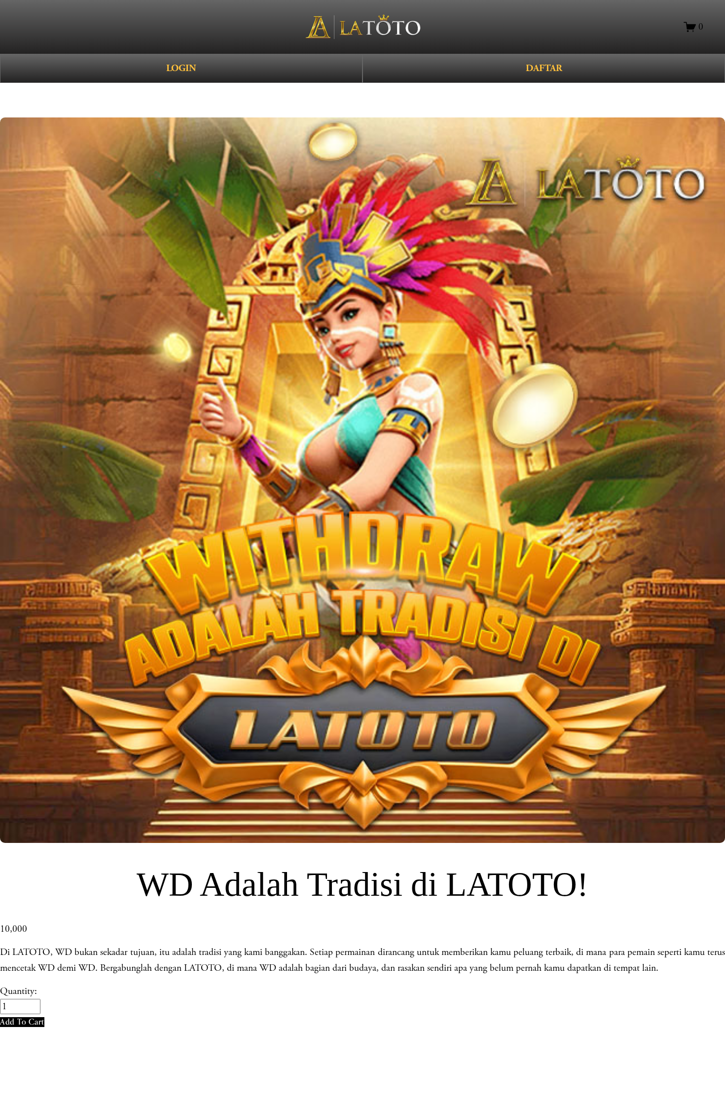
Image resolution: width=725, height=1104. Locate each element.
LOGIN (181, 68)
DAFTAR (544, 68)
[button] (22, 1022)
